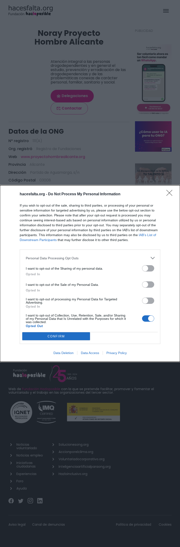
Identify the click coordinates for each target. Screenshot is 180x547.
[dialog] (90, 273)
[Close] (170, 194)
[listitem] (90, 258)
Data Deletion (63, 353)
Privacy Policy (116, 353)
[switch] (148, 268)
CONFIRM (56, 336)
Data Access (90, 353)
